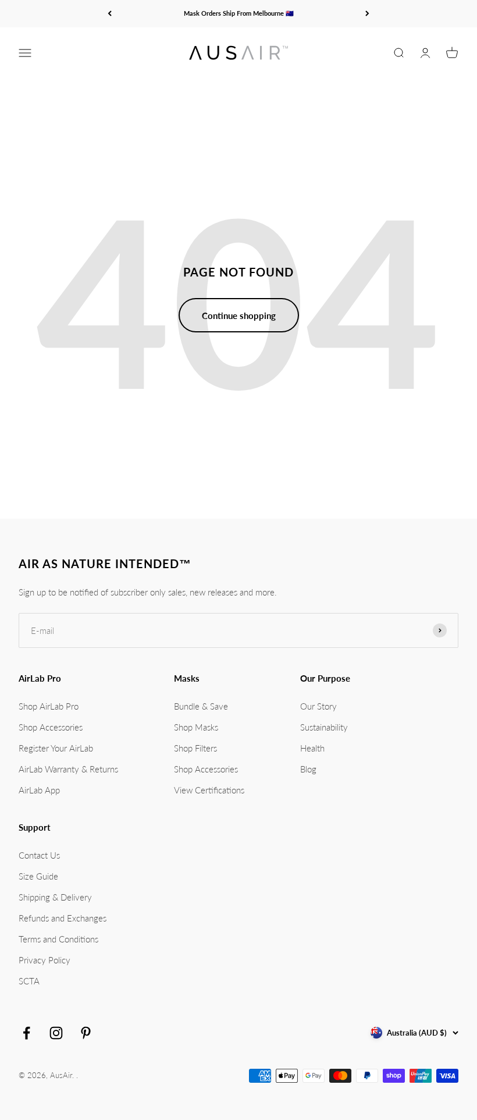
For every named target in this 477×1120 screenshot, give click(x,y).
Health (312, 748)
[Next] (367, 13)
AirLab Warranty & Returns (68, 769)
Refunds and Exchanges (62, 918)
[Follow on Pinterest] (86, 1033)
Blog (308, 769)
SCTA (29, 981)
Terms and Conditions (58, 939)
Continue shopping (239, 315)
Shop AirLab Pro (49, 706)
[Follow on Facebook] (26, 1033)
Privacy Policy (44, 960)
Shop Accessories (51, 727)
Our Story (318, 706)
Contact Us (39, 855)
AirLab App (39, 790)
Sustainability (324, 727)
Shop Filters (195, 748)
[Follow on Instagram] (56, 1033)
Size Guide (38, 876)
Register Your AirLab (56, 748)
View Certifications (209, 790)
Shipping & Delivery (55, 897)
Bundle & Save (201, 706)
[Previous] (110, 13)
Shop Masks (196, 727)
